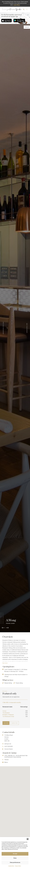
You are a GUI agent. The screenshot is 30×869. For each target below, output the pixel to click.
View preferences (15, 862)
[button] (27, 839)
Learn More (17, 5)
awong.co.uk (7, 743)
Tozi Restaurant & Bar (8, 716)
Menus (6, 762)
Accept (15, 853)
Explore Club (15, 723)
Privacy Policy (18, 865)
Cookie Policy (11, 865)
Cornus (4, 711)
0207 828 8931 (8, 746)
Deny (15, 858)
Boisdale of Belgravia (8, 714)
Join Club (6, 723)
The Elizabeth (6, 712)
